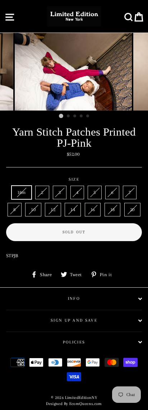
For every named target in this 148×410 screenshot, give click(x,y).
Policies (74, 342)
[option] (74, 72)
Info (74, 298)
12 (53, 209)
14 (72, 209)
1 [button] (61, 116)
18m (21, 192)
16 (93, 209)
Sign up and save (74, 320)
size (74, 179)
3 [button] (75, 116)
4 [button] (81, 116)
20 (132, 209)
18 (112, 209)
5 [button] (88, 116)
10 (33, 209)
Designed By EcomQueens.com (74, 403)
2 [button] (68, 116)
